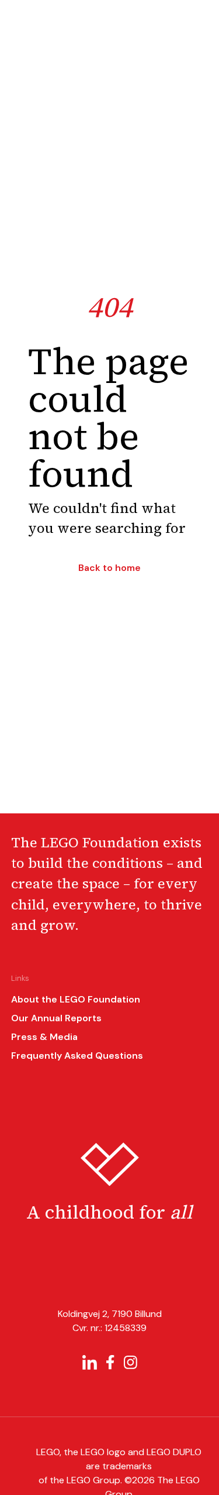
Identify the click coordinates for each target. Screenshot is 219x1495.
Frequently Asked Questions (77, 1055)
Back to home (109, 568)
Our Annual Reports (56, 1018)
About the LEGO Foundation (75, 999)
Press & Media (44, 1037)
